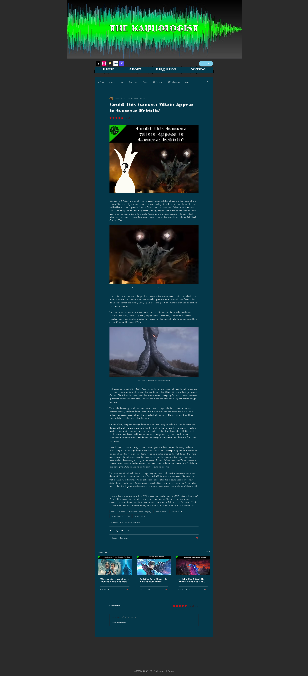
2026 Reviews (174, 82)
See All (208, 551)
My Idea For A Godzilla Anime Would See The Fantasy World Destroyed (193, 580)
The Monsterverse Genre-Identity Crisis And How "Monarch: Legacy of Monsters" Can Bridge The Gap (114, 580)
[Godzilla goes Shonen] (154, 565)
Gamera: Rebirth (177, 511)
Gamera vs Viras (116, 516)
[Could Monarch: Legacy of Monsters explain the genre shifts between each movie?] (115, 565)
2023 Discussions (126, 522)
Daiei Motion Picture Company (140, 511)
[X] (98, 63)
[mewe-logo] (115, 63)
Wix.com (170, 671)
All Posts (100, 82)
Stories (145, 82)
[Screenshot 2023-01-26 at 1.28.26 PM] (121, 63)
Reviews (112, 82)
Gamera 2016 (139, 516)
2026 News (158, 82)
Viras (128, 516)
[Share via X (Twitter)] (116, 530)
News (122, 82)
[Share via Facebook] (110, 530)
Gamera (122, 511)
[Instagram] (104, 63)
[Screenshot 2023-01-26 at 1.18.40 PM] (110, 63)
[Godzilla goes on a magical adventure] (193, 565)
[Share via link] (128, 530)
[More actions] (197, 98)
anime (113, 511)
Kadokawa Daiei (161, 511)
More (187, 82)
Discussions (133, 82)
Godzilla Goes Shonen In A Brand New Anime (153, 580)
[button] (207, 82)
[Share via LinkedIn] (122, 530)
